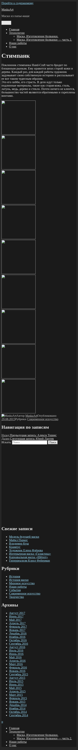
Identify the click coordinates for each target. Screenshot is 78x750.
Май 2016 (15, 657)
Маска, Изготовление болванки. (37, 36)
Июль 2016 (16, 650)
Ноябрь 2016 (17, 636)
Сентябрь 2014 (18, 715)
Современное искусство (42, 419)
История (14, 576)
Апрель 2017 (17, 623)
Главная (14, 29)
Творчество (16, 597)
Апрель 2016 (17, 660)
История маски (19, 579)
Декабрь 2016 (18, 633)
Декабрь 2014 (18, 705)
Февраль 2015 (18, 698)
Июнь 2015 (16, 684)
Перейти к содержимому (18, 3)
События (15, 590)
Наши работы (18, 43)
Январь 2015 (17, 701)
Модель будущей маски (24, 536)
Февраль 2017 (18, 626)
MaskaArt (7, 9)
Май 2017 (15, 619)
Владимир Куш (19, 543)
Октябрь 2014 (18, 711)
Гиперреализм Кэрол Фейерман (29, 560)
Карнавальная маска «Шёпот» (28, 557)
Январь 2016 (17, 671)
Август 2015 (17, 677)
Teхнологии (17, 32)
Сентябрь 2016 (18, 643)
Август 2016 (17, 647)
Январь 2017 (17, 630)
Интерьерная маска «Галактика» (30, 553)
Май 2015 (15, 688)
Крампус (14, 547)
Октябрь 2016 (18, 640)
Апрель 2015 (17, 691)
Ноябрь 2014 (17, 708)
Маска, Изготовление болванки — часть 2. (44, 39)
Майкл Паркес (18, 540)
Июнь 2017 (16, 616)
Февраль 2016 (18, 667)
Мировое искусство (22, 583)
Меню (6, 22)
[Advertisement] (39, 483)
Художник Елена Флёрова (26, 550)
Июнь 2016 (16, 654)
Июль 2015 (16, 681)
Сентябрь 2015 (18, 674)
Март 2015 (16, 694)
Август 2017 (17, 613)
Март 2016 (16, 664)
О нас (12, 46)
